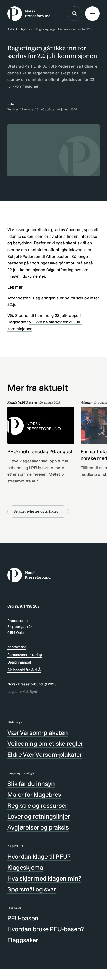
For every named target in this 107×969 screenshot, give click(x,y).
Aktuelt (12, 29)
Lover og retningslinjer (38, 816)
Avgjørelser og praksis (38, 827)
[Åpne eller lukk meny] (92, 13)
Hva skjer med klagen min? (44, 878)
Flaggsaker (22, 940)
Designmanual (19, 662)
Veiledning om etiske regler (45, 743)
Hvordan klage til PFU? (39, 856)
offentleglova (69, 269)
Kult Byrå (29, 691)
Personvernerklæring (24, 654)
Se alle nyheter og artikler (36, 511)
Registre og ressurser (37, 805)
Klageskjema (25, 867)
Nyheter (26, 29)
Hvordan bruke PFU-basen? (45, 929)
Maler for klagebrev (34, 794)
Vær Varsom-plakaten (37, 732)
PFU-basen (22, 918)
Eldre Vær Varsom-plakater (44, 754)
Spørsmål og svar (31, 889)
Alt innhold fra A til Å (24, 669)
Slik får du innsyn (31, 783)
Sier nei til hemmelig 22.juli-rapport (48, 315)
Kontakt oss (16, 647)
